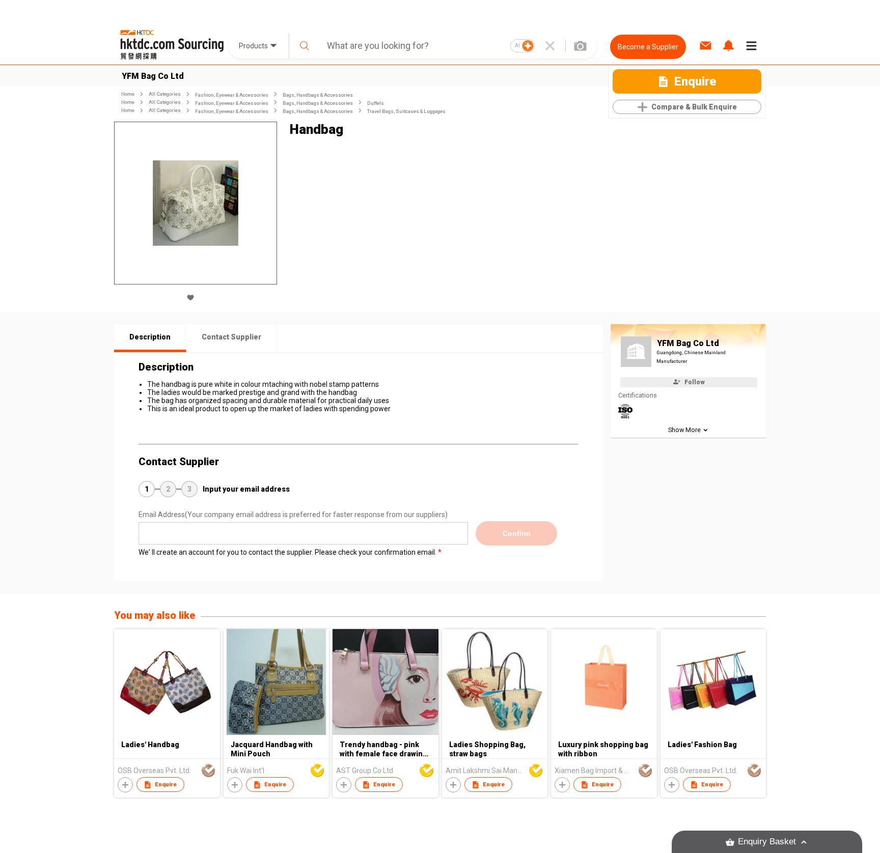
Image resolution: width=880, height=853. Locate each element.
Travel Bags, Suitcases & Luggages (406, 111)
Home (127, 94)
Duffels (375, 103)
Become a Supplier (648, 47)
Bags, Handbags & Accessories (318, 95)
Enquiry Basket (767, 841)
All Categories (165, 94)
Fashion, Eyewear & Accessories (231, 95)
